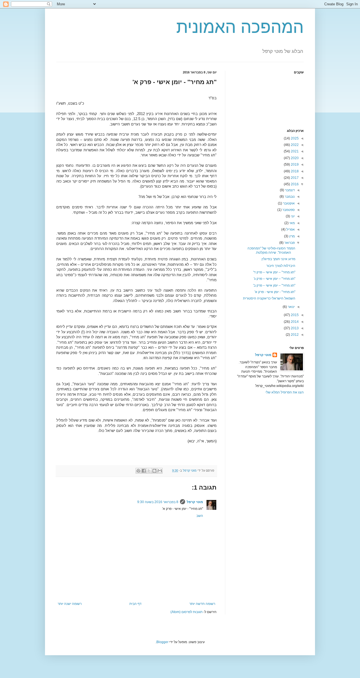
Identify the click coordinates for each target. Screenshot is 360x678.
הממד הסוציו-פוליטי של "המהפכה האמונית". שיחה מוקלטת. (271, 250)
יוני (292, 216)
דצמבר (289, 190)
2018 (294, 171)
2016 (294, 184)
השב (199, 516)
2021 (294, 151)
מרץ (291, 236)
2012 (294, 335)
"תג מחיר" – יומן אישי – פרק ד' (274, 272)
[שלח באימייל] (160, 471)
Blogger (162, 642)
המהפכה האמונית (240, 27)
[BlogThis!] (154, 471)
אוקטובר (288, 203)
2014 (294, 322)
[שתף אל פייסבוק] (144, 471)
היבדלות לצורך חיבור (280, 266)
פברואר (289, 243)
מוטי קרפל (195, 502)
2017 (294, 178)
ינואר (291, 307)
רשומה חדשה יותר (202, 604)
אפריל (290, 229)
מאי (292, 223)
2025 (294, 138)
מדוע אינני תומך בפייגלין (278, 259)
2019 (294, 164)
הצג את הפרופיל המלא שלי (285, 392)
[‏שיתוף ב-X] (149, 471)
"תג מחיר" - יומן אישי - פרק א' (275, 292)
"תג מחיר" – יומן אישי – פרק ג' (274, 279)
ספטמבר (288, 210)
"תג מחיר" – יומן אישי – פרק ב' (274, 285)
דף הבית (135, 604)
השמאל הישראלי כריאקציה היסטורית (269, 298)
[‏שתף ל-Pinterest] (138, 471)
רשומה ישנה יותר (70, 604)
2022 (294, 145)
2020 (294, 158)
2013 (294, 328)
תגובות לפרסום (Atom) (186, 612)
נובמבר (289, 197)
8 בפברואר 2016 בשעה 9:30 (157, 502)
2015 (294, 315)
